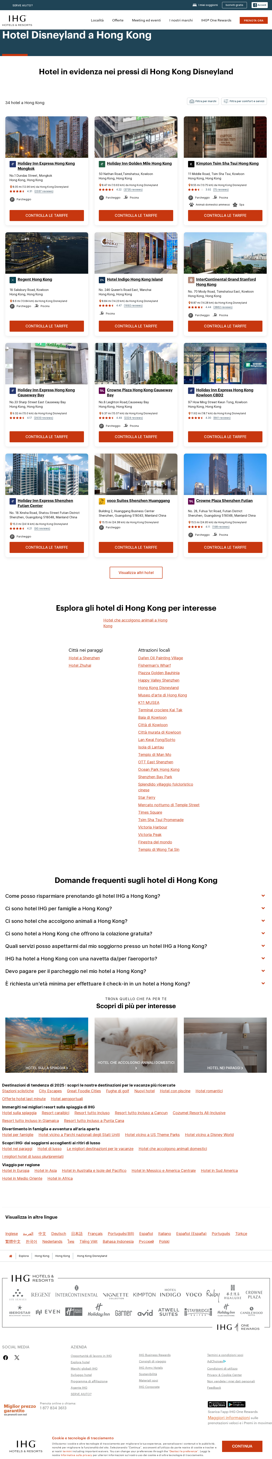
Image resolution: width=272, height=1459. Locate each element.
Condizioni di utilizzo (222, 1368)
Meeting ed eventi (146, 20)
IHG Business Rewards (155, 1355)
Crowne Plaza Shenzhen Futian (224, 501)
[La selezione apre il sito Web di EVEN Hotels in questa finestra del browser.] (48, 1312)
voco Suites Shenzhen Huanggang (138, 501)
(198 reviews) (221, 526)
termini (67, 1451)
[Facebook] (6, 1357)
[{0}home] (10, 1256)
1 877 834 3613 (53, 1407)
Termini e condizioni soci (225, 1355)
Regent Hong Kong (35, 279)
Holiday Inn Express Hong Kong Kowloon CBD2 (224, 392)
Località (97, 20)
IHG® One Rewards (216, 20)
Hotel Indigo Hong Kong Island (135, 279)
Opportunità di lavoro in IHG (91, 1355)
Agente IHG (79, 1387)
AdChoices (215, 1361)
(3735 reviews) (133, 189)
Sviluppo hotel (81, 1375)
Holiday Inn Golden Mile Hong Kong (139, 163)
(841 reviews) (222, 417)
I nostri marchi (181, 20)
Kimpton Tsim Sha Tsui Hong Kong (227, 163)
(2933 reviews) (43, 417)
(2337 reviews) (43, 191)
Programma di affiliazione (89, 1381)
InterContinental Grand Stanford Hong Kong (226, 282)
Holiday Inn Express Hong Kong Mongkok (46, 166)
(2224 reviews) (133, 417)
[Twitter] (17, 1357)
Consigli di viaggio (152, 1361)
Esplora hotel (80, 1362)
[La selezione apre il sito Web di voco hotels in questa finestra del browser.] (194, 1294)
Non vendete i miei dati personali (231, 1381)
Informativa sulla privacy (76, 1455)
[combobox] (203, 101)
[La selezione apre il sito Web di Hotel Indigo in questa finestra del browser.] (170, 1294)
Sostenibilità (148, 1374)
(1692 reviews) (133, 305)
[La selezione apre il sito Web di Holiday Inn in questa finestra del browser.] (99, 1312)
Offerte (117, 20)
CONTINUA (242, 1446)
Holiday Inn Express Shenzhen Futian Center (45, 503)
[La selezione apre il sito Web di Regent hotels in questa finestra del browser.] (41, 1294)
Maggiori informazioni (229, 1417)
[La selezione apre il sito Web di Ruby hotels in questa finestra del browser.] (213, 1294)
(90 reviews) (42, 528)
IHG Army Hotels (151, 1367)
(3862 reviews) (222, 307)
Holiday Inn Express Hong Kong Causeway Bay (46, 392)
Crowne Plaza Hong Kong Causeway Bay (140, 392)
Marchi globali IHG (84, 1368)
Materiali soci (148, 1380)
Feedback (214, 1387)
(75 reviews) (221, 189)
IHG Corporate (149, 1386)
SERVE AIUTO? (23, 5)
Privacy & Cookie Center (224, 1375)
